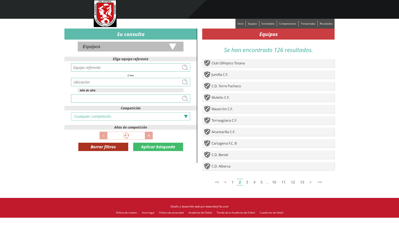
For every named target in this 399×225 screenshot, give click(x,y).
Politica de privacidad (171, 212)
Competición (131, 108)
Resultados (326, 23)
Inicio (241, 23)
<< (217, 182)
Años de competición (130, 127)
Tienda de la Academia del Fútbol (236, 212)
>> (320, 182)
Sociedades (268, 23)
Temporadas (308, 23)
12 (293, 182)
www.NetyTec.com (217, 206)
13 (302, 182)
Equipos (252, 23)
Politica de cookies (126, 212)
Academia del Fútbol (200, 212)
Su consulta (130, 34)
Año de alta (87, 90)
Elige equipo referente (130, 59)
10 (274, 182)
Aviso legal (148, 212)
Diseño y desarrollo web (185, 206)
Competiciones (287, 23)
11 (283, 182)
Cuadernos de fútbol (271, 212)
